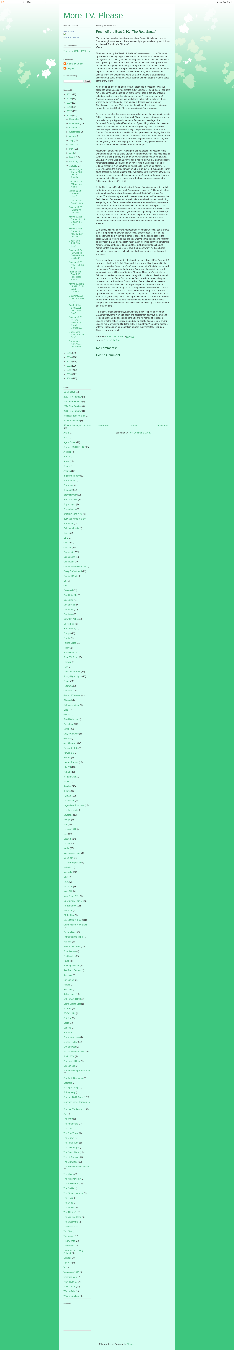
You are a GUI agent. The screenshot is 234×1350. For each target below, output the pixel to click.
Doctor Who (69, 605)
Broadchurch (70, 509)
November (74, 123)
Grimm (67, 738)
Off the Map (69, 915)
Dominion (68, 614)
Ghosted (68, 700)
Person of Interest (72, 946)
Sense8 (67, 1028)
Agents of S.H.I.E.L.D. (74, 447)
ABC (66, 437)
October (73, 128)
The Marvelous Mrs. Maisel (76, 1167)
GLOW (67, 714)
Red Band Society (72, 970)
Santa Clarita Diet (72, 1004)
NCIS (66, 882)
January (73, 166)
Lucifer (67, 843)
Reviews (68, 975)
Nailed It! (68, 867)
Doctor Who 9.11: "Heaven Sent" (76, 334)
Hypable (68, 772)
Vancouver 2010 (71, 1272)
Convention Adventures (75, 566)
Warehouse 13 (70, 1282)
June (72, 144)
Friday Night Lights (73, 676)
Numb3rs (68, 910)
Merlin (66, 848)
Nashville (68, 872)
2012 (69, 366)
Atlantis (67, 471)
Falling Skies (70, 643)
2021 (69, 94)
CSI (65, 581)
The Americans (71, 1124)
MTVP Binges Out (72, 863)
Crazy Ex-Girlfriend (73, 571)
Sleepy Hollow (71, 1042)
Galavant (68, 691)
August (73, 136)
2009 (69, 378)
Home (134, 425)
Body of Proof (70, 495)
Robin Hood (69, 994)
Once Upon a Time (73, 920)
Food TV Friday (71, 657)
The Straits (69, 1207)
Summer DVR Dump (73, 1097)
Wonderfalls (69, 1291)
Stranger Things (71, 1087)
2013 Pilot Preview (73, 401)
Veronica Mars (70, 1277)
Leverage (68, 815)
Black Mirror (69, 480)
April (71, 153)
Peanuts (68, 942)
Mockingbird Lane (72, 853)
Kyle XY (67, 796)
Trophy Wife (69, 1241)
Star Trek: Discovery (73, 1078)
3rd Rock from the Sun (74, 416)
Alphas (67, 456)
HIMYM (67, 767)
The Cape (68, 1128)
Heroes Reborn (71, 762)
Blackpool (68, 485)
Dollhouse (68, 609)
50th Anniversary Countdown (77, 425)
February (74, 161)
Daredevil (68, 590)
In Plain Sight (70, 777)
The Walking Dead (72, 1217)
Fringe (67, 681)
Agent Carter (70, 442)
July (71, 140)
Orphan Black (70, 932)
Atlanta (67, 466)
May (71, 149)
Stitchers (68, 1083)
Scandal (68, 1008)
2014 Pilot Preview (73, 406)
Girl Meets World (71, 705)
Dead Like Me (70, 595)
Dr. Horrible (69, 624)
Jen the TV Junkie (75, 64)
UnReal (67, 1258)
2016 (69, 115)
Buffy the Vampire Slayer (75, 519)
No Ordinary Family (73, 901)
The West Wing (71, 1222)
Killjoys (67, 791)
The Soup (68, 1203)
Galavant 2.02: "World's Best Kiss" (76, 298)
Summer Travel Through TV (77, 1102)
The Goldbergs (71, 1147)
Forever (67, 662)
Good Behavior (71, 719)
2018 (69, 107)
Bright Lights (70, 504)
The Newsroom (71, 1183)
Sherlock (68, 1032)
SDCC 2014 (69, 1013)
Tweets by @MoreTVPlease (77, 51)
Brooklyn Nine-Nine (73, 514)
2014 (69, 357)
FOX (66, 667)
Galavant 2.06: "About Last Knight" (76, 184)
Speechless (69, 1066)
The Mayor (69, 1174)
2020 (69, 98)
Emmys (67, 633)
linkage (67, 819)
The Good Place (71, 1152)
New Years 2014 (71, 896)
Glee (66, 710)
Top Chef (68, 1231)
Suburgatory (69, 1092)
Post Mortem (70, 956)
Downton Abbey (71, 619)
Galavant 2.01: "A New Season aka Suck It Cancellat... (76, 322)
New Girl (68, 891)
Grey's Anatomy (71, 734)
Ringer (67, 985)
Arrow (66, 461)
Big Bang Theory (72, 476)
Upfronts (68, 1262)
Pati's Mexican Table (73, 937)
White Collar (69, 1286)
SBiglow (70, 68)
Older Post (163, 425)
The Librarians (70, 1162)
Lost (66, 834)
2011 (69, 370)
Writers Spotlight (71, 1296)
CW (65, 585)
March (72, 157)
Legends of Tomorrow (74, 805)
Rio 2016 (68, 989)
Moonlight (68, 858)
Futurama (68, 686)
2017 (69, 111)
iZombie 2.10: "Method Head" (75, 193)
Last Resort (69, 800)
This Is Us (68, 1227)
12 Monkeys (69, 392)
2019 (69, 103)
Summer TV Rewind (73, 1109)
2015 (69, 353)
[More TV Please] (65, 34)
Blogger (130, 1344)
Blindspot (68, 490)
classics (67, 547)
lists (65, 824)
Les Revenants (71, 810)
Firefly (66, 648)
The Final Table (71, 1143)
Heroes (67, 757)
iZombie (67, 786)
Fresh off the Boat (112, 340)
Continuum (69, 562)
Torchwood (69, 1236)
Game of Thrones (72, 695)
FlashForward (70, 652)
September (74, 132)
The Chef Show (71, 1133)
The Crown (69, 1138)
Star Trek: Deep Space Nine (77, 1071)
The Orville (69, 1188)
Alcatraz (67, 452)
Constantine (69, 557)
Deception (68, 600)
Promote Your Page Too (71, 37)
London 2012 (70, 829)
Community (69, 552)
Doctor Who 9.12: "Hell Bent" (75, 243)
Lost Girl (68, 839)
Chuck (67, 542)
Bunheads (68, 523)
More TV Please (69, 31)
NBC (66, 877)
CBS (66, 538)
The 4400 (68, 1119)
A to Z (66, 433)
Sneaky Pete (70, 1047)
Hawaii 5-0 (69, 753)
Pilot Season (70, 951)
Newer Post (103, 425)
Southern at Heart (72, 1061)
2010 (69, 374)
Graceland (69, 724)
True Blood (69, 1246)
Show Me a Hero (72, 1037)
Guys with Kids (71, 748)
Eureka (67, 638)
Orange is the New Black (75, 925)
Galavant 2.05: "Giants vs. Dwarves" (76, 210)
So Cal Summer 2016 (74, 1052)
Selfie (66, 1023)
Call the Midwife (71, 528)
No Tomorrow (70, 906)
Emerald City (70, 628)
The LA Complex (72, 1157)
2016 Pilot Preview (73, 411)
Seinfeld (68, 1018)
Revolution (69, 980)
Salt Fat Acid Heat (72, 999)
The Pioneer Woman (73, 1193)
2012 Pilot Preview (73, 397)
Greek (66, 729)
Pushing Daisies (71, 965)
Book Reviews (70, 500)
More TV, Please (93, 15)
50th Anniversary (72, 420)
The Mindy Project (72, 1179)
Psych (66, 961)
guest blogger (70, 743)
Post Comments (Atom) (140, 433)
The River (68, 1198)
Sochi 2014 (69, 1056)
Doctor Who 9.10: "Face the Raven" (75, 344)
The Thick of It (70, 1212)
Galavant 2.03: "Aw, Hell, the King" (76, 265)
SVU (66, 1114)
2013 (69, 361)
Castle (67, 533)
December (74, 119)
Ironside (67, 781)
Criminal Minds (71, 576)
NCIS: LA (68, 886)
